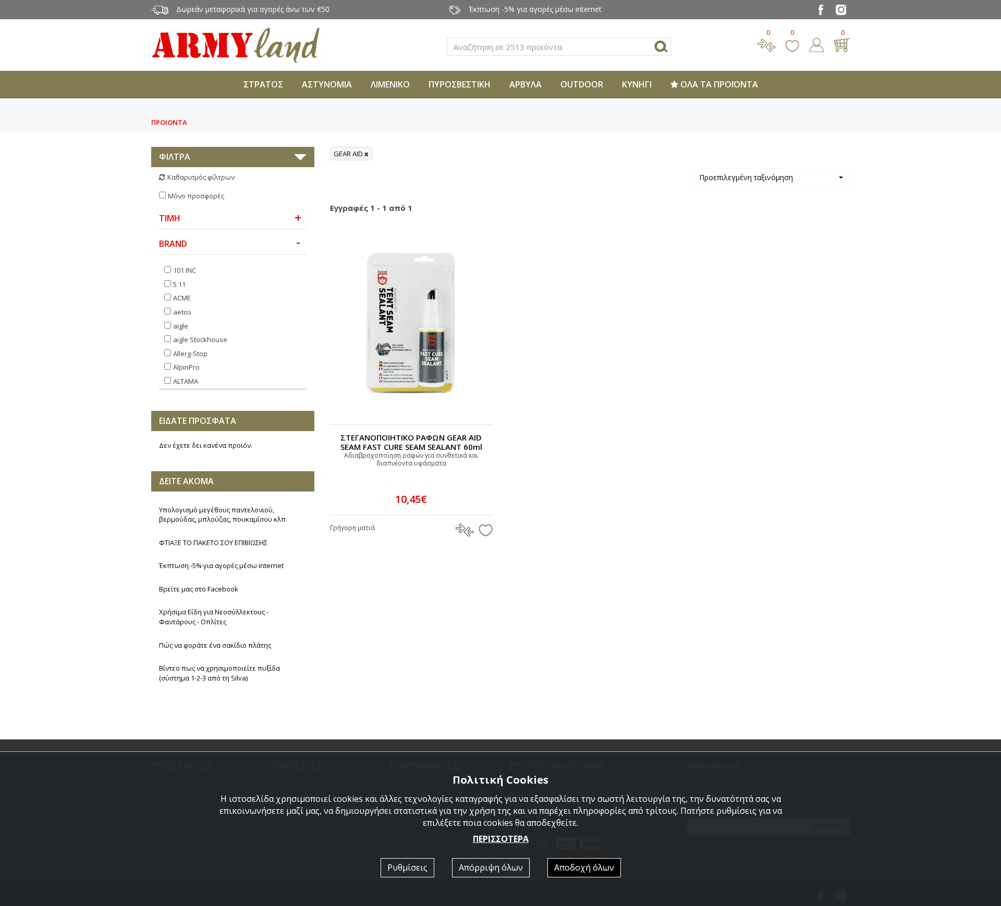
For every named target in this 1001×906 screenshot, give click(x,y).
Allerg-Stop (190, 353)
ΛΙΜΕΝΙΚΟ (390, 84)
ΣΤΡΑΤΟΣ (263, 84)
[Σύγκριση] (766, 44)
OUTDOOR (581, 84)
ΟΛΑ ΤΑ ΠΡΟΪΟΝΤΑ (718, 84)
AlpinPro (186, 367)
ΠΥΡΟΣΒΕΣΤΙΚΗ (460, 84)
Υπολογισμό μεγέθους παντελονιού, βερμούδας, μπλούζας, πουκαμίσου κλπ (222, 514)
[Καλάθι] (842, 44)
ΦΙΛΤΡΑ (174, 156)
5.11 (179, 284)
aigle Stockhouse (200, 339)
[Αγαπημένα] (792, 44)
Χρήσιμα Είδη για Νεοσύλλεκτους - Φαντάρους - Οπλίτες (213, 616)
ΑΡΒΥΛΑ (525, 84)
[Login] (816, 44)
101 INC (184, 270)
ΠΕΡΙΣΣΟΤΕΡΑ (501, 839)
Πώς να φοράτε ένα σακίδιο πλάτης (215, 645)
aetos (182, 312)
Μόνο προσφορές (196, 195)
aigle (180, 326)
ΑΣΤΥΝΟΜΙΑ (327, 84)
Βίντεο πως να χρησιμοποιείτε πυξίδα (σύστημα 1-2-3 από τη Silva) (219, 673)
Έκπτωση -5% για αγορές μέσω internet (221, 565)
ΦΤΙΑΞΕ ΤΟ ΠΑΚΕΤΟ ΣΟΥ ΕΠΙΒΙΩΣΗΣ (213, 542)
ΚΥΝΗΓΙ (637, 84)
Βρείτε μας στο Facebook (198, 589)
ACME (182, 298)
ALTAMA (185, 381)
